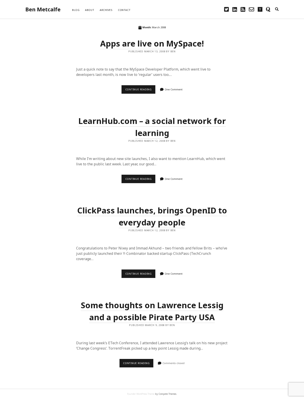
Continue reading (140, 90)
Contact (124, 10)
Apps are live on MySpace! (152, 43)
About (89, 10)
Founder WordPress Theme (140, 393)
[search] (277, 9)
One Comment (173, 89)
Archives (106, 10)
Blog (76, 10)
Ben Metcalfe (43, 9)
